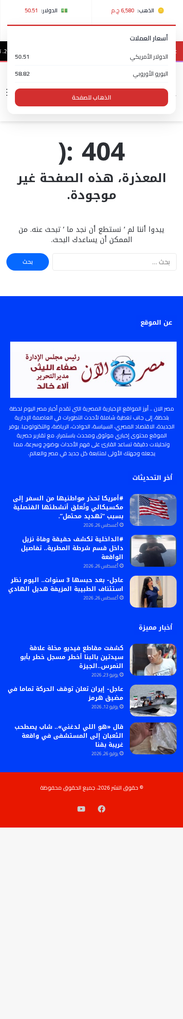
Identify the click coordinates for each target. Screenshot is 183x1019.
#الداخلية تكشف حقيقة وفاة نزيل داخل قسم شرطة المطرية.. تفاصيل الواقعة (72, 548)
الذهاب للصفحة (91, 97)
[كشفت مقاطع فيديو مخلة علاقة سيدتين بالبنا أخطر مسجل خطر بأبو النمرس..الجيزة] (153, 660)
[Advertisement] (91, 217)
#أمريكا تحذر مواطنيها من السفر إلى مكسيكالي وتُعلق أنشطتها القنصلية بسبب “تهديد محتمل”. (68, 507)
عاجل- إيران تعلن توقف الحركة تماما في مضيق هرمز (65, 693)
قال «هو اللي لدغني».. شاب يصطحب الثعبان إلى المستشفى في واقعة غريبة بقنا (68, 736)
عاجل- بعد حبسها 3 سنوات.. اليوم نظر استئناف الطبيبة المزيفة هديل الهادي (65, 584)
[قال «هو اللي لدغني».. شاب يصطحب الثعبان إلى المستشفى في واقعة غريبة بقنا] (153, 738)
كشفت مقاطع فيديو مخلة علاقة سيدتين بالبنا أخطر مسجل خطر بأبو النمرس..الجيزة (71, 657)
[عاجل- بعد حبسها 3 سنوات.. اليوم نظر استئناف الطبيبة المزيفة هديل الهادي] (153, 592)
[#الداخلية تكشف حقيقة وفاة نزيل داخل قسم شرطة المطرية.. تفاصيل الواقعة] (153, 551)
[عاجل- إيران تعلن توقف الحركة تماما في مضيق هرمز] (153, 700)
